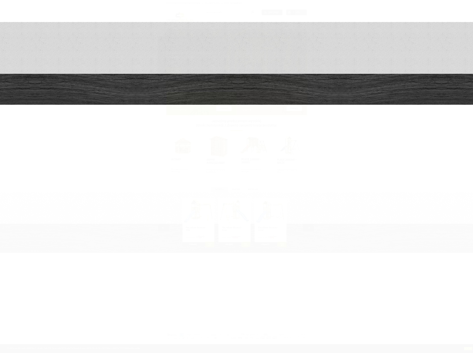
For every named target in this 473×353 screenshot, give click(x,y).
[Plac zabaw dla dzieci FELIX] (234, 212)
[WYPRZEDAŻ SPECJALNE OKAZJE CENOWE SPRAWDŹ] (201, 114)
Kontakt (296, 23)
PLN (299, 12)
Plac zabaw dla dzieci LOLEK (267, 229)
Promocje (219, 189)
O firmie (236, 302)
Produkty (232, 23)
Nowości (253, 23)
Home (213, 23)
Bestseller (253, 189)
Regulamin (288, 320)
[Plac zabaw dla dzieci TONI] (198, 212)
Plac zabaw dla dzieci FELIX (231, 229)
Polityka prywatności (292, 307)
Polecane (236, 189)
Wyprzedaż (275, 23)
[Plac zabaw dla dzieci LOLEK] (270, 212)
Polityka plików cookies (132, 348)
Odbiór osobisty (290, 316)
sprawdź (193, 244)
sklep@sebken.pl (236, 3)
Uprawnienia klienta (292, 302)
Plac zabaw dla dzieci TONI (195, 229)
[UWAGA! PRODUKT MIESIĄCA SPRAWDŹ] (271, 114)
